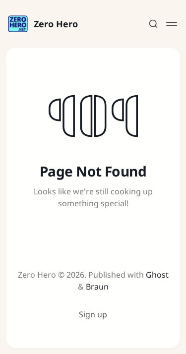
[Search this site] (153, 23)
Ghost (157, 274)
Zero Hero (56, 24)
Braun (97, 286)
